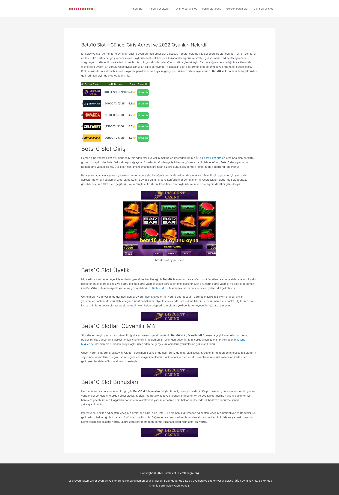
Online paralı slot (186, 8)
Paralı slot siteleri (159, 8)
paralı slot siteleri (214, 158)
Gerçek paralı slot (237, 8)
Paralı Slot (137, 8)
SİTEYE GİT (143, 92)
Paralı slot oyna (211, 8)
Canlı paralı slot (263, 8)
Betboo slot (159, 288)
